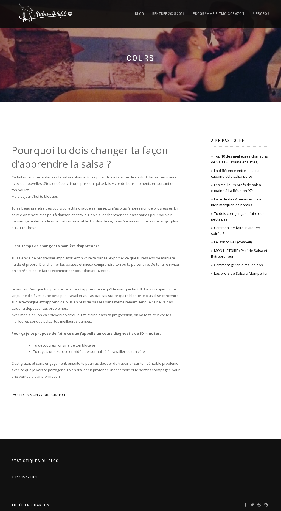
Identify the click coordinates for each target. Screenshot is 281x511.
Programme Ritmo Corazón (218, 14)
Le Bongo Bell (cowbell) (233, 242)
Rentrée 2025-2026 (168, 14)
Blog (139, 14)
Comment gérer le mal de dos (238, 264)
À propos (260, 14)
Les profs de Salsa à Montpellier (241, 273)
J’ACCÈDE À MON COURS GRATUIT (39, 394)
